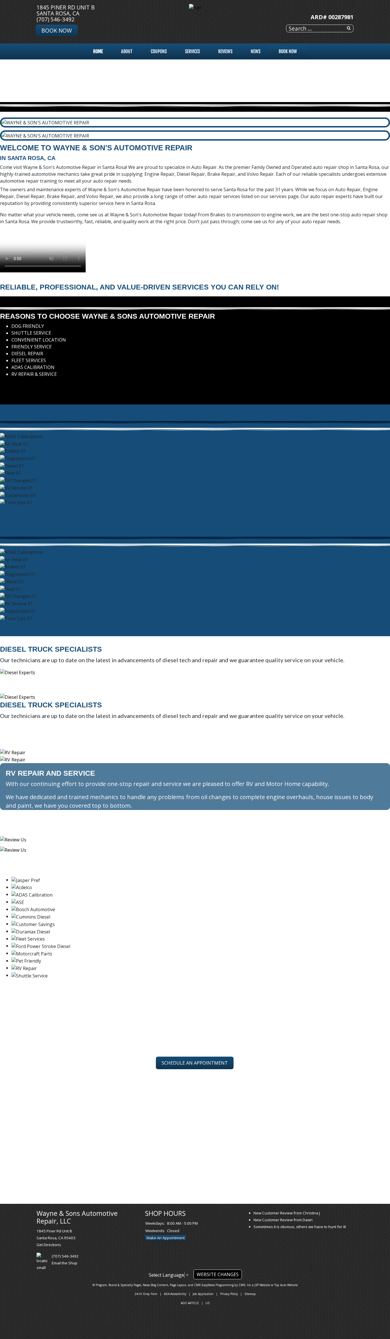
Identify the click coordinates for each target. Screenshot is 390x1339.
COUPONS (159, 51)
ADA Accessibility (175, 1294)
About (126, 51)
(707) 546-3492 (56, 19)
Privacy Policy (229, 1294)
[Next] (4, 385)
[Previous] (1, 385)
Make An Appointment (165, 1237)
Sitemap (250, 1294)
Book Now (56, 30)
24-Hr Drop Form (145, 1294)
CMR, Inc (245, 1285)
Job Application (203, 1294)
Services (192, 51)
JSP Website (262, 1285)
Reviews (225, 51)
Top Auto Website (286, 1285)
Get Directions (49, 1244)
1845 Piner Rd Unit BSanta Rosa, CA (66, 10)
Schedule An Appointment (195, 1063)
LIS (208, 1303)
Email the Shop (64, 1263)
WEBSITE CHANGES (218, 1274)
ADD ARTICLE (190, 1303)
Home (98, 51)
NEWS (255, 51)
